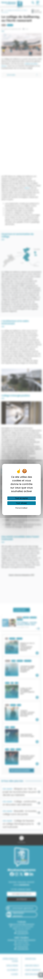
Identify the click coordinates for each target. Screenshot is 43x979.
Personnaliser (21, 508)
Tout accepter (21, 498)
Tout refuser (21, 503)
